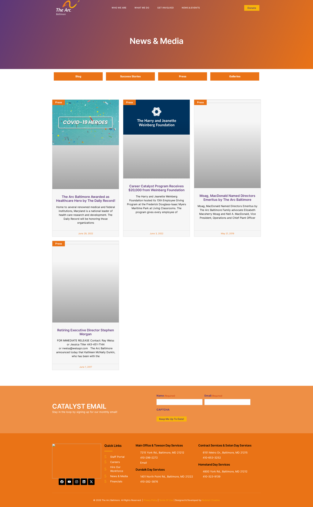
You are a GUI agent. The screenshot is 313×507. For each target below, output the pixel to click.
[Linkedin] (84, 481)
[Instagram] (76, 481)
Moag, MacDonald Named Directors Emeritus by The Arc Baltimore (227, 198)
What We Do (141, 7)
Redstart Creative (211, 500)
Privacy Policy (150, 500)
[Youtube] (69, 481)
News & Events (191, 7)
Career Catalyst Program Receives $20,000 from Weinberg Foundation (156, 188)
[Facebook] (62, 481)
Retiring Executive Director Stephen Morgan (85, 332)
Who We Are (119, 7)
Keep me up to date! (171, 419)
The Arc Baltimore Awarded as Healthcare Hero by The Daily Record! (85, 199)
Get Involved (165, 7)
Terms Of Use (166, 500)
